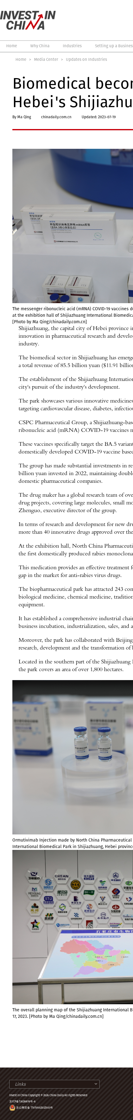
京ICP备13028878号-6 (22, 1101)
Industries (72, 46)
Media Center (46, 59)
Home (11, 46)
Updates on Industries (86, 59)
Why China (39, 46)
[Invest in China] (28, 13)
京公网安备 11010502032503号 (34, 1107)
